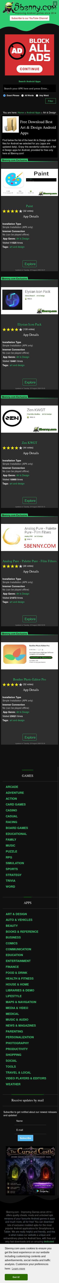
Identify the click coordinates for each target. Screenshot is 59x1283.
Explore (30, 263)
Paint (29, 206)
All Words (29, 95)
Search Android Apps (29, 81)
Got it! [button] (16, 1277)
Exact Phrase (13, 95)
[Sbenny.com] (29, 7)
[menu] (55, 3)
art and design (17, 246)
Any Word (44, 95)
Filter (50, 101)
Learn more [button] (18, 1268)
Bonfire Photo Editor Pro (29, 679)
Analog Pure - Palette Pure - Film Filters (29, 561)
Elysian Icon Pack (29, 324)
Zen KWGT (29, 442)
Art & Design (22, 238)
